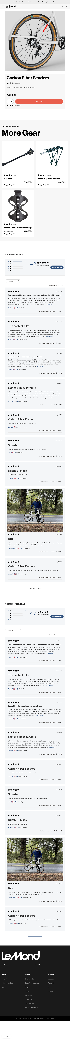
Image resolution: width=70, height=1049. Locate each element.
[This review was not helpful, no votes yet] (60, 311)
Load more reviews (35, 589)
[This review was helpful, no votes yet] (56, 343)
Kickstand (8, 179)
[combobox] (57, 286)
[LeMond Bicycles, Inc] (10, 6)
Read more (50, 304)
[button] (3, 6)
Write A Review (57, 267)
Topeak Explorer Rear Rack (49, 179)
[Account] (63, 6)
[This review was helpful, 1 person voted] (56, 311)
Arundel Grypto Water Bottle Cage (18, 228)
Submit (37, 964)
